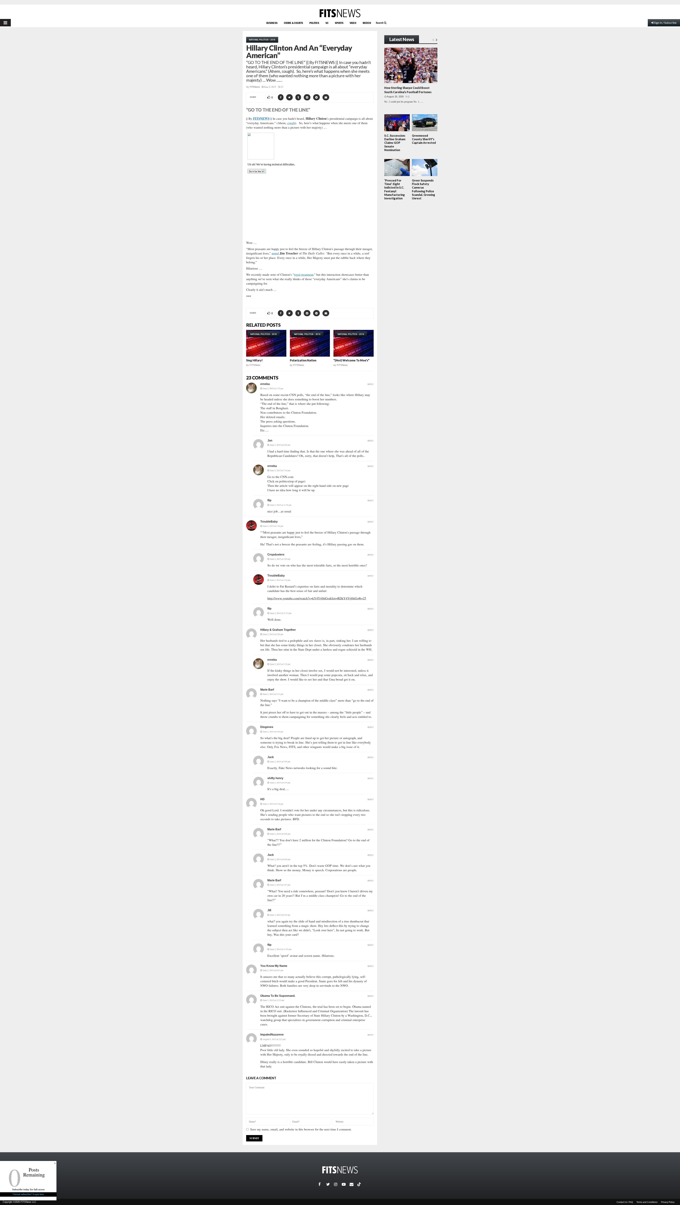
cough (291, 123)
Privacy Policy (668, 1202)
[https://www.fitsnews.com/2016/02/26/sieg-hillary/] (266, 343)
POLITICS (314, 22)
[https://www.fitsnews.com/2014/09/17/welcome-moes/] (353, 343)
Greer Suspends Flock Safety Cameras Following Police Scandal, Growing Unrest (423, 189)
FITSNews (255, 87)
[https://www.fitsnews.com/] (340, 13)
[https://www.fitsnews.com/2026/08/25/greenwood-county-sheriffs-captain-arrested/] (424, 122)
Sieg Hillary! (254, 360)
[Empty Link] (433, 40)
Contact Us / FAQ (625, 1202)
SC (326, 22)
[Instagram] (338, 1184)
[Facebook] (322, 1184)
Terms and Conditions (647, 1202)
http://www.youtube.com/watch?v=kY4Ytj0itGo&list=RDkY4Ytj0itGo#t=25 (316, 598)
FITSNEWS (261, 118)
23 (282, 86)
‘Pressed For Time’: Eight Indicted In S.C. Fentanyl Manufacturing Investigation (394, 189)
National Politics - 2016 (262, 40)
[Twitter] (330, 1184)
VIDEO (353, 22)
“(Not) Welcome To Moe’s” (351, 360)
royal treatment (303, 274)
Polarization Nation (303, 360)
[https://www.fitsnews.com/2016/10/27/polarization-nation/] (310, 343)
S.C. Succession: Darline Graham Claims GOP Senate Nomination (394, 143)
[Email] (353, 1184)
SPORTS (339, 22)
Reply (371, 384)
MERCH (367, 22)
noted (275, 253)
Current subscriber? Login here (28, 1194)
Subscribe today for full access (28, 1189)
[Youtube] (346, 1184)
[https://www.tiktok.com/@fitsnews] (359, 1184)
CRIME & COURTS (293, 22)
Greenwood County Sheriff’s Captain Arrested (424, 139)
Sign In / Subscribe (665, 22)
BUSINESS (271, 22)
